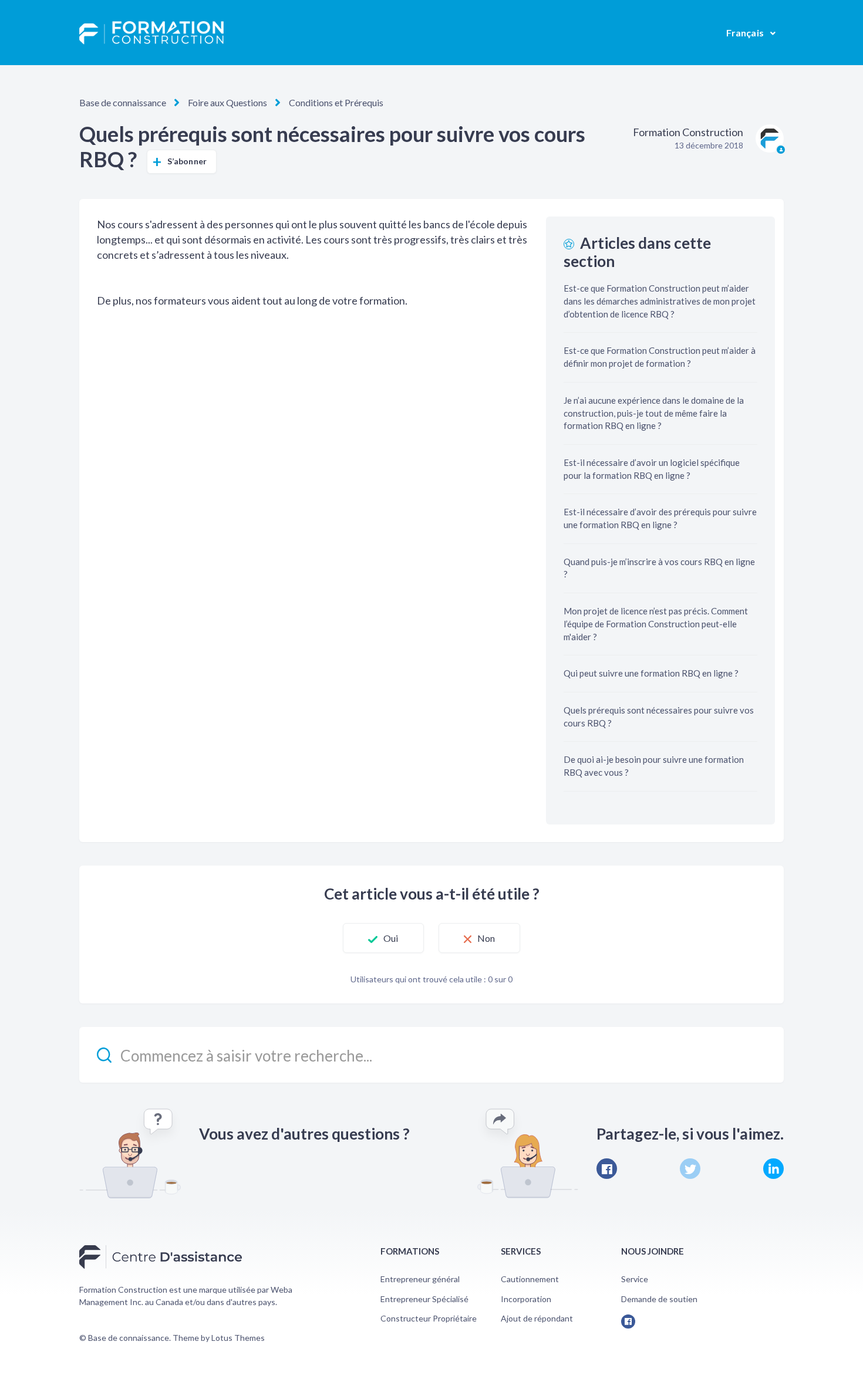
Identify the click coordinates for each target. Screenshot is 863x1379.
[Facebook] (606, 1168)
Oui (390, 938)
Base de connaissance (122, 102)
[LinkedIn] (773, 1168)
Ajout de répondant (537, 1318)
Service (634, 1279)
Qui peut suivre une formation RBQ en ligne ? (651, 673)
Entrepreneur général (420, 1279)
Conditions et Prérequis (336, 102)
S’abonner (187, 161)
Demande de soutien (659, 1299)
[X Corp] (690, 1168)
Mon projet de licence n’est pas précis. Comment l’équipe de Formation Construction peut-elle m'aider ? (656, 624)
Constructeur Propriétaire (428, 1318)
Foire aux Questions (227, 102)
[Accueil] (151, 33)
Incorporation (526, 1299)
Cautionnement (530, 1279)
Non (486, 938)
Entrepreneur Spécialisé (424, 1299)
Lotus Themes (238, 1338)
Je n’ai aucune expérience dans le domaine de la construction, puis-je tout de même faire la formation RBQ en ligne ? (654, 413)
